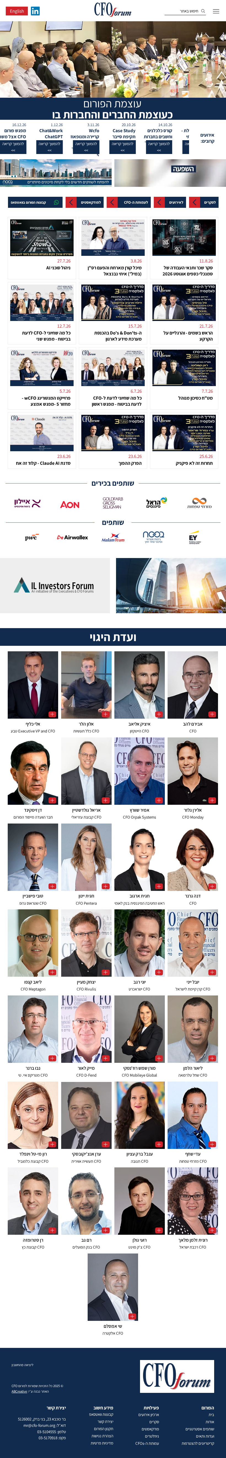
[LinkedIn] (35, 11)
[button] (178, 147)
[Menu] (216, 11)
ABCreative (19, 1391)
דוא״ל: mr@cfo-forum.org (44, 1425)
